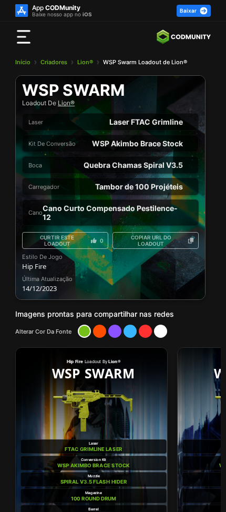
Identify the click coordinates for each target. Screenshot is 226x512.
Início (22, 62)
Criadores (53, 62)
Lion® (85, 62)
